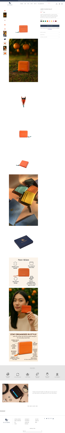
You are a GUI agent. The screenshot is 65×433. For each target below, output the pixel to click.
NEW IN (35, 3)
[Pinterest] (50, 418)
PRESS (36, 422)
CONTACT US (37, 420)
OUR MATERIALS (27, 420)
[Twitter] (46, 418)
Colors (41, 19)
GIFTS (32, 3)
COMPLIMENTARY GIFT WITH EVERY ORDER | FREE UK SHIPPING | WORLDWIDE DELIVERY (32, 0)
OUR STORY (36, 419)
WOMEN (21, 3)
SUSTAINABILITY (27, 419)
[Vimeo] (53, 418)
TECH (28, 3)
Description (42, 34)
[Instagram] (48, 418)
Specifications (43, 32)
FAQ (15, 422)
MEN (25, 3)
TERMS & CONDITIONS (17, 420)
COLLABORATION (41, 3)
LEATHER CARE (27, 422)
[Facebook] (44, 418)
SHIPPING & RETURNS (17, 419)
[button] (41, 10)
